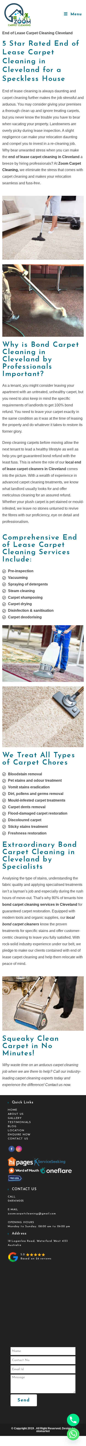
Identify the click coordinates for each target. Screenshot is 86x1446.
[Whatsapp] (73, 1434)
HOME (12, 1110)
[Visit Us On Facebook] (11, 1148)
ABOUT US (16, 1114)
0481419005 (16, 1201)
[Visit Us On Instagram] (18, 1148)
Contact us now (57, 1085)
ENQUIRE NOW (19, 1134)
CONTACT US (18, 1138)
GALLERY (15, 1118)
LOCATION (16, 1130)
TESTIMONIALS (19, 1122)
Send (24, 1400)
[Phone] (73, 1420)
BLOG (12, 1126)
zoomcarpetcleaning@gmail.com (32, 1213)
